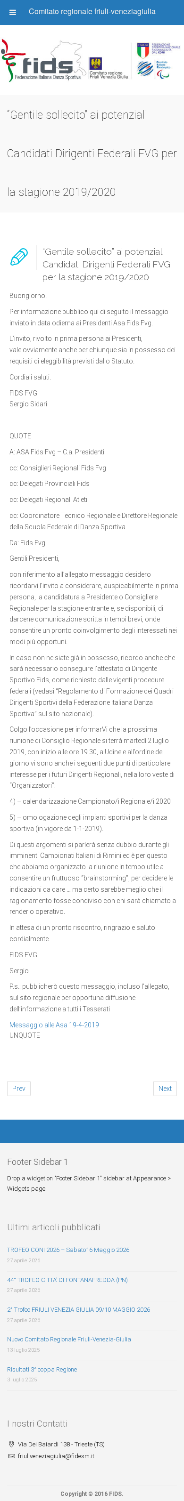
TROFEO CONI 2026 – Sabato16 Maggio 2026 (68, 1249)
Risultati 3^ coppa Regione (42, 1369)
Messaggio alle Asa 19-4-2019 (54, 1025)
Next (165, 1088)
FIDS (115, 1494)
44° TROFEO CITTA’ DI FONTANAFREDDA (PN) (67, 1279)
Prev (18, 1088)
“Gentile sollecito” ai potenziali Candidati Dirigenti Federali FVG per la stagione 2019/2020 (106, 264)
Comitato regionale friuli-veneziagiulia (92, 11)
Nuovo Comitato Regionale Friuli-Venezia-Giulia (69, 1339)
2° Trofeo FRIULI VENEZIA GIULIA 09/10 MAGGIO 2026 (78, 1309)
